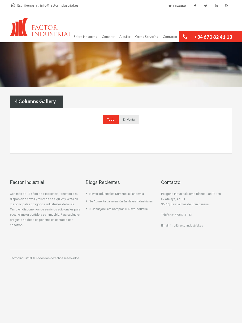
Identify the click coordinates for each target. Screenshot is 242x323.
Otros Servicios (146, 37)
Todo (110, 119)
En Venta (129, 119)
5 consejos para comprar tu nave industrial (118, 209)
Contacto (170, 37)
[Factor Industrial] (40, 30)
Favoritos (179, 6)
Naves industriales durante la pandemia (116, 194)
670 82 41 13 (183, 215)
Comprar (108, 37)
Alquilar (124, 37)
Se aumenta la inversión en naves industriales (121, 201)
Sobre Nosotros (85, 37)
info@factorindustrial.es (59, 5)
